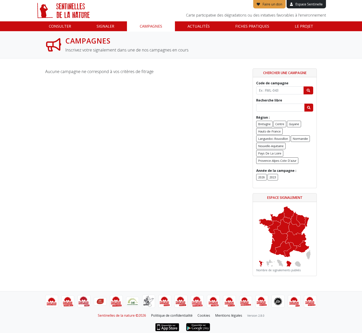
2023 (272, 177)
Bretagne (264, 124)
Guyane (294, 124)
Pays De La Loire (269, 153)
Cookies (204, 315)
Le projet (304, 26)
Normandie (300, 139)
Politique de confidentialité (172, 315)
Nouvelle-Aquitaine (271, 146)
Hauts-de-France (269, 131)
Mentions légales (228, 315)
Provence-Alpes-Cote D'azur (277, 161)
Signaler (105, 26)
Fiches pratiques (252, 26)
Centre (279, 124)
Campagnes (151, 26)
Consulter (60, 26)
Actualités (198, 26)
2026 (261, 177)
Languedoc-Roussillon (273, 139)
